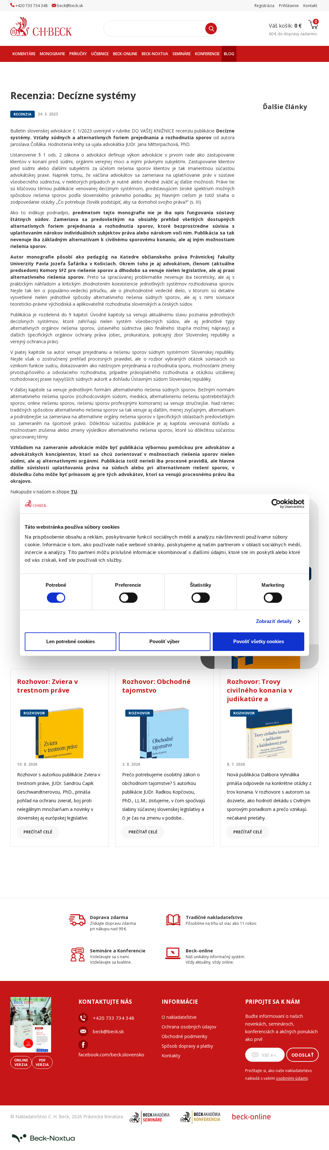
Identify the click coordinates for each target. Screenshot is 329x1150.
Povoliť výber (164, 641)
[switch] (128, 597)
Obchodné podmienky (184, 1036)
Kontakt (310, 5)
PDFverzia (42, 1062)
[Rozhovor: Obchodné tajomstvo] (164, 732)
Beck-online (199, 951)
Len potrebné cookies (70, 641)
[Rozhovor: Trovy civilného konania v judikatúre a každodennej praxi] (269, 732)
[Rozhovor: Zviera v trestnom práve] (59, 732)
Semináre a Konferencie (118, 951)
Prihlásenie (289, 5)
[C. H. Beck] (50, 26)
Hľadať (211, 28)
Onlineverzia (21, 1062)
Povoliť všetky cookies (258, 641)
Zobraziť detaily (274, 621)
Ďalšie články (285, 106)
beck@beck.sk (108, 1031)
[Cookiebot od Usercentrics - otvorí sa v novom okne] (276, 503)
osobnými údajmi (292, 1078)
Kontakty (171, 1055)
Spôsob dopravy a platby (187, 1046)
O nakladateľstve (179, 1017)
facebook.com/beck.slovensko (111, 1054)
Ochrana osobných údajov (189, 1027)
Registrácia (264, 5)
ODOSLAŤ (302, 1055)
